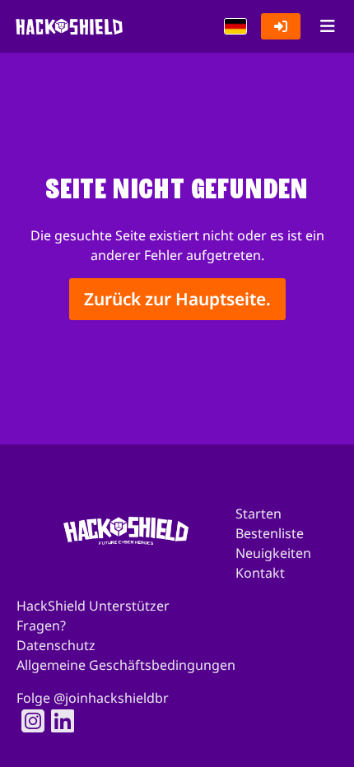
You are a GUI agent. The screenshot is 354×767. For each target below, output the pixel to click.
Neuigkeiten (273, 553)
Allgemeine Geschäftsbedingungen (125, 665)
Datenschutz (55, 645)
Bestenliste (269, 533)
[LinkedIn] (57, 721)
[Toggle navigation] (327, 26)
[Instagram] (28, 721)
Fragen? (41, 625)
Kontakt (260, 573)
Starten (258, 513)
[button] (235, 26)
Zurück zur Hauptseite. (177, 298)
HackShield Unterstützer (93, 606)
